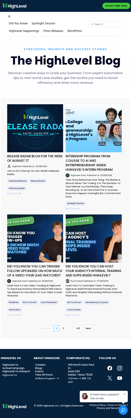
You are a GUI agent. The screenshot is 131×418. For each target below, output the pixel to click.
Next (88, 328)
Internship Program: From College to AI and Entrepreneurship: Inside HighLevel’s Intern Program (89, 163)
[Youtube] (120, 378)
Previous (45, 328)
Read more (12, 193)
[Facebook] (110, 368)
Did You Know (18, 23)
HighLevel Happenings (24, 31)
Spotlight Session (43, 23)
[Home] (9, 16)
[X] (110, 378)
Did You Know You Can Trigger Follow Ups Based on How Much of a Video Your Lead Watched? (34, 271)
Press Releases (53, 31)
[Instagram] (120, 368)
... (70, 328)
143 (78, 328)
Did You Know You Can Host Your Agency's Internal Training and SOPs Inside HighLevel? (93, 271)
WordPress (74, 31)
